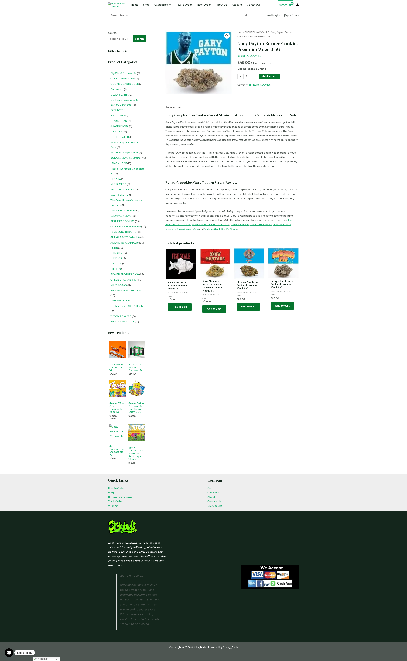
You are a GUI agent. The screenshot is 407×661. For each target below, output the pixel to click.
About (211, 496)
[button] (227, 36)
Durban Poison (282, 224)
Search (112, 32)
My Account (214, 505)
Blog (111, 492)
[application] (169, 5)
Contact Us (214, 501)
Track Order (115, 501)
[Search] (246, 15)
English (43, 658)
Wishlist (113, 505)
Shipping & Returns (120, 496)
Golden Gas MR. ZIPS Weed (220, 228)
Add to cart (269, 76)
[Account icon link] (297, 4)
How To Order (116, 488)
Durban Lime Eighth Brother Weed (251, 224)
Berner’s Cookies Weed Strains (210, 224)
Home (241, 32)
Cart (210, 488)
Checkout (213, 492)
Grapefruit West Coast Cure (182, 228)
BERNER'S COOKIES (257, 32)
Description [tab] (173, 107)
